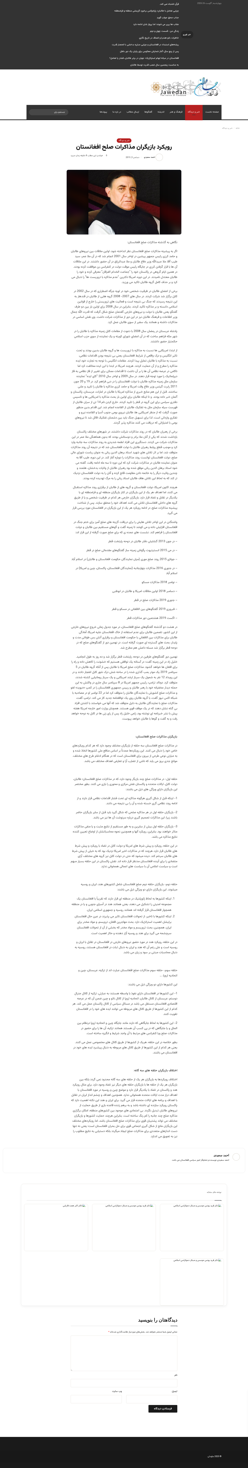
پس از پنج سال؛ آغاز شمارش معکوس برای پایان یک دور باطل (149, 51)
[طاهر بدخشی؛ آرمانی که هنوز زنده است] (56, 1227)
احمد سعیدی (149, 157)
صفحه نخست (212, 112)
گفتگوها (148, 112)
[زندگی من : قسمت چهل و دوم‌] (124, 1227)
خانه (238, 128)
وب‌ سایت (117, 1391)
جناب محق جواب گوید (168, 18)
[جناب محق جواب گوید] (192, 1227)
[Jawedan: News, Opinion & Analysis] (186, 86)
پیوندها (103, 112)
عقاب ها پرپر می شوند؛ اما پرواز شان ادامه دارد (156, 24)
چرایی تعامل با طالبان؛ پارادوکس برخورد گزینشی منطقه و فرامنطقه (146, 11)
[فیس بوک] (227, 1166)
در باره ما (117, 112)
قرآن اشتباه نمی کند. (169, 4)
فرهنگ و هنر (176, 112)
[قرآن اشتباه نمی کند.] (192, 1282)
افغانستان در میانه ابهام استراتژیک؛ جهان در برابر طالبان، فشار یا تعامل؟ (144, 58)
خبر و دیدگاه (194, 112)
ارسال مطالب (133, 112)
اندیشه (161, 112)
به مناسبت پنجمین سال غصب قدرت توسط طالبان (154, 65)
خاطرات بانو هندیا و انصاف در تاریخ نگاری (159, 38)
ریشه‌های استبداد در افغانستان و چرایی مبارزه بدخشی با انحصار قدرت (145, 45)
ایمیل (174, 1391)
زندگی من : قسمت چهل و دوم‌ (164, 31)
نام (175, 1375)
